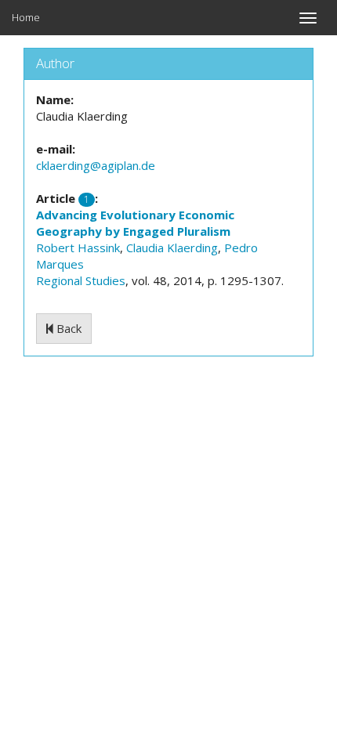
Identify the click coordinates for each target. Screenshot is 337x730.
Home (26, 17)
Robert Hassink (78, 247)
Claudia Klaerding (172, 247)
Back (67, 328)
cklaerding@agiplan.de (95, 165)
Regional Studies (80, 280)
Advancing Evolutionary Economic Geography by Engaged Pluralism (135, 223)
